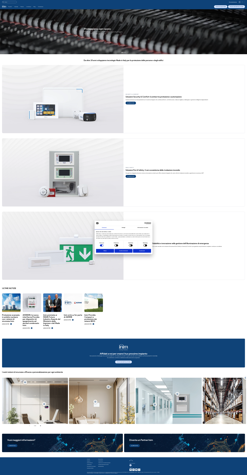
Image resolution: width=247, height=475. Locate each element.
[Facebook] (130, 470)
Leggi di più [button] (7, 324)
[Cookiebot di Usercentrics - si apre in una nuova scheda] (145, 223)
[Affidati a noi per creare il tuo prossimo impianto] (123, 347)
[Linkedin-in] (133, 470)
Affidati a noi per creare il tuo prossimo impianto (123, 353)
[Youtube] (136, 470)
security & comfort (132, 94)
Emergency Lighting (132, 240)
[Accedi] (240, 2)
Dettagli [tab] (123, 227)
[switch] (116, 245)
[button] (233, 2)
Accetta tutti (142, 250)
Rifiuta (105, 250)
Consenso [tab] (104, 227)
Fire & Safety (130, 167)
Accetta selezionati (123, 250)
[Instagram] (139, 470)
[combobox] (9, 2)
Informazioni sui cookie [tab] (142, 227)
